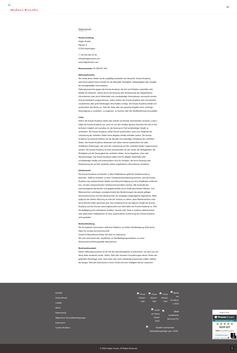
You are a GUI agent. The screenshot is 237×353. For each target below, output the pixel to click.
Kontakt (58, 293)
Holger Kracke (113, 348)
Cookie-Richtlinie (62, 328)
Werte (58, 308)
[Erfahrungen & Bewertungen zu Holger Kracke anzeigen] (224, 324)
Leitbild (58, 303)
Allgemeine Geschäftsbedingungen (70, 318)
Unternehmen (61, 298)
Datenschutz (60, 313)
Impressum (60, 323)
